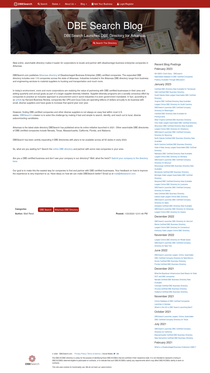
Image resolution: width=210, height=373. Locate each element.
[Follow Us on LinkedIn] (118, 353)
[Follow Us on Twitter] (114, 353)
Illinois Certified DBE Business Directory (170, 261)
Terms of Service (94, 353)
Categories (20, 208)
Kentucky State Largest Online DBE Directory (172, 230)
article (19, 99)
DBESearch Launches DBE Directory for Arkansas (174, 209)
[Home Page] (22, 4)
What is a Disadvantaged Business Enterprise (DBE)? (175, 347)
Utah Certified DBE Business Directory (169, 92)
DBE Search (46, 209)
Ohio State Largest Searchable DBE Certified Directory (176, 123)
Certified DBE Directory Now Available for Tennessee (175, 89)
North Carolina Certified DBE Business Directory (173, 144)
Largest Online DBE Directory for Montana (171, 156)
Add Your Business (102, 3)
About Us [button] (69, 3)
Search (43, 3)
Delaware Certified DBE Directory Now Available (173, 206)
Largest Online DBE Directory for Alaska (170, 212)
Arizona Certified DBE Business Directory (171, 288)
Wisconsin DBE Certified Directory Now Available (174, 126)
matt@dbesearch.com (125, 173)
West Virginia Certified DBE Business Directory (173, 119)
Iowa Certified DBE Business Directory (169, 193)
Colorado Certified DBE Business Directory (171, 285)
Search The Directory (106, 42)
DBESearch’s (26, 115)
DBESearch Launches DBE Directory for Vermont (174, 221)
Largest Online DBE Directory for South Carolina (173, 104)
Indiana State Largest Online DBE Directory (171, 196)
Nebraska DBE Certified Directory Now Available (173, 153)
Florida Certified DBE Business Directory (170, 264)
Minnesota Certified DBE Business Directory (172, 172)
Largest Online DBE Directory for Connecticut (172, 227)
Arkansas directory (48, 75)
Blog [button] (83, 3)
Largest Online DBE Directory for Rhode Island (172, 239)
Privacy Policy (80, 353)
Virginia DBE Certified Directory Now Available (173, 101)
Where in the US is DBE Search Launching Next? (173, 307)
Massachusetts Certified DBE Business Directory (173, 335)
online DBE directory (63, 148)
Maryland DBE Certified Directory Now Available (173, 181)
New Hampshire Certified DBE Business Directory (174, 338)
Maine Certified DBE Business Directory (170, 224)
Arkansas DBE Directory (66, 209)
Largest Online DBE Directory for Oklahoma (171, 129)
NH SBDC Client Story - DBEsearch (168, 73)
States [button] (55, 3)
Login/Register (126, 3)
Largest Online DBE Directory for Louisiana (171, 184)
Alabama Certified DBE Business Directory (171, 292)
